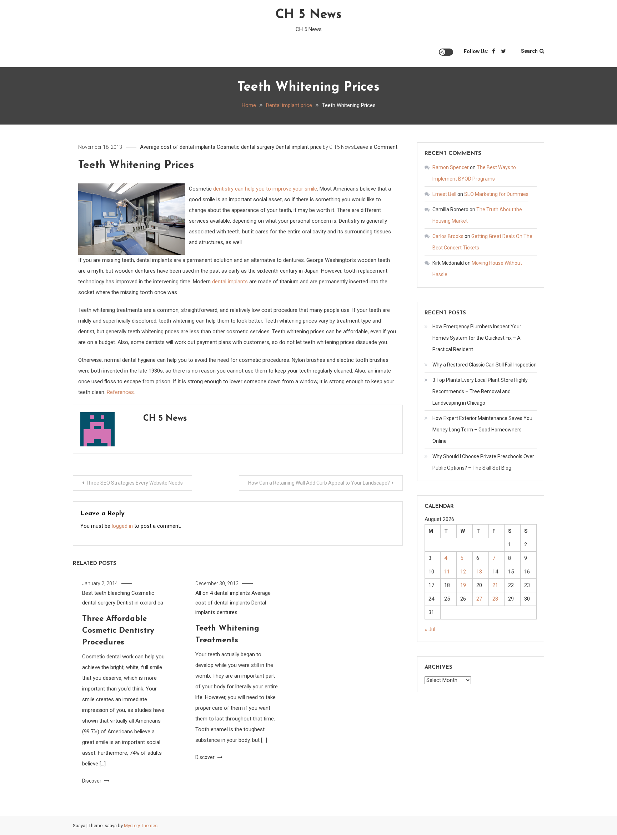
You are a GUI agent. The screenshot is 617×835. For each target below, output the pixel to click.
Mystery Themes (140, 825)
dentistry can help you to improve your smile (265, 189)
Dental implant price (299, 147)
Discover (92, 781)
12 (463, 571)
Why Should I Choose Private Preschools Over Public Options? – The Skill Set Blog (483, 462)
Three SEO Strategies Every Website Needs (134, 483)
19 (463, 585)
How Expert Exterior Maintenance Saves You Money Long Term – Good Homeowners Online (482, 429)
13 (479, 571)
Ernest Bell (444, 194)
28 (495, 599)
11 (447, 571)
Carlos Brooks (447, 236)
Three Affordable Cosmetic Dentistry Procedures (118, 631)
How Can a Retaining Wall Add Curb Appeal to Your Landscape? (319, 483)
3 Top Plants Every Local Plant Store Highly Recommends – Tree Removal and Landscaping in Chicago (480, 391)
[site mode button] (446, 52)
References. (121, 392)
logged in (122, 526)
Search (529, 51)
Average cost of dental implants (177, 147)
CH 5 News (308, 15)
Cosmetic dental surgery (245, 147)
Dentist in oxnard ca (140, 602)
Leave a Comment (375, 147)
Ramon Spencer (450, 167)
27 (479, 599)
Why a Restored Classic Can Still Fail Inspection (484, 365)
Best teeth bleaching (106, 593)
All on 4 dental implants (222, 593)
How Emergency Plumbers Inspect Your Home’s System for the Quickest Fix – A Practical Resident (476, 338)
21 (495, 585)
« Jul (430, 629)
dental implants (230, 281)
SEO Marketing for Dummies (496, 194)
